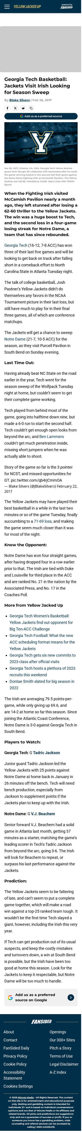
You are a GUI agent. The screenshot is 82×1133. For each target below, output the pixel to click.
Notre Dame (15, 339)
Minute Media (26, 1097)
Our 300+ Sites (62, 1040)
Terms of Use (61, 1056)
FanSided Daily (16, 1048)
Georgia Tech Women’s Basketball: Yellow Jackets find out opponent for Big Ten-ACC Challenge (41, 622)
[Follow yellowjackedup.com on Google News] (71, 997)
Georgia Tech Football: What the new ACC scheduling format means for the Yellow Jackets (42, 642)
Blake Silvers (19, 100)
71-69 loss (43, 521)
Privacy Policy (15, 1056)
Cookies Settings (18, 1086)
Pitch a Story (61, 1048)
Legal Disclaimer (64, 1064)
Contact (10, 1040)
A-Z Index (58, 1072)
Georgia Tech (15, 245)
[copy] (31, 108)
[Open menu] (7, 6)
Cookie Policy (15, 1064)
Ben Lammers (51, 436)
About (8, 1032)
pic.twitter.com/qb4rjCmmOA (36, 480)
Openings (58, 1032)
